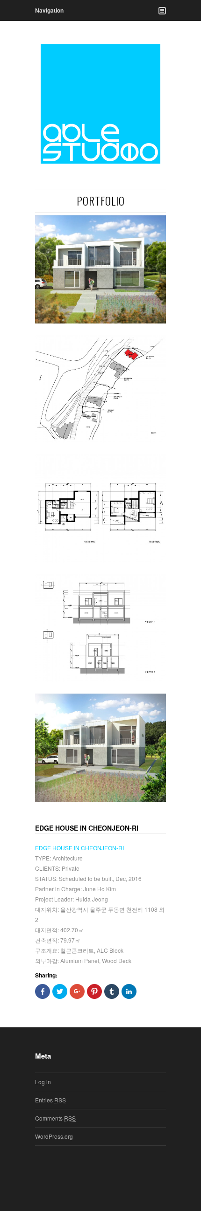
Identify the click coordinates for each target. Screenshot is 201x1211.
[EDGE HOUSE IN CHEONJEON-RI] (100, 269)
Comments (55, 1118)
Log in (43, 1082)
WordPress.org (54, 1136)
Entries (50, 1100)
